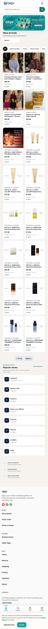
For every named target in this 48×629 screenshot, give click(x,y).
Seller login (6, 543)
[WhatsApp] (10, 504)
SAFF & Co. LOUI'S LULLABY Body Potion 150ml (33, 191)
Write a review (8, 525)
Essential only (9, 625)
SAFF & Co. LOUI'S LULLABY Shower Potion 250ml (12, 191)
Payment (5, 578)
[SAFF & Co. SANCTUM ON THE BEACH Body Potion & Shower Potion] (13, 138)
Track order (6, 519)
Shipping (5, 566)
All (5, 49)
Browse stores (7, 537)
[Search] (42, 9)
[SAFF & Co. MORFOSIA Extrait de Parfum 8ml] (35, 213)
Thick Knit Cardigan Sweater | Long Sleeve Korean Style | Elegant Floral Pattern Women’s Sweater (34, 78)
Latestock (7, 159)
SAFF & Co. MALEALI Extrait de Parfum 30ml (34, 304)
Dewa (27, 122)
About (4, 584)
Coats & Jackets (14, 49)
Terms (4, 555)
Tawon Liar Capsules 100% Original (33, 115)
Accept (21, 625)
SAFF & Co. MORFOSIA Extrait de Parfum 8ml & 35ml (12, 228)
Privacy (5, 572)
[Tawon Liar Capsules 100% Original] (35, 100)
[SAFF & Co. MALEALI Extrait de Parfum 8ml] (13, 288)
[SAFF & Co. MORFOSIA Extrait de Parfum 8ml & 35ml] (13, 213)
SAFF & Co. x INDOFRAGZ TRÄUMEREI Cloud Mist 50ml (34, 341)
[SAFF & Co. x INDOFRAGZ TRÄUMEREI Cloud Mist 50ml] (35, 326)
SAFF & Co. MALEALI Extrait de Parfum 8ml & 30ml (34, 266)
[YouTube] (3, 504)
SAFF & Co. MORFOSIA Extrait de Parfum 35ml (12, 266)
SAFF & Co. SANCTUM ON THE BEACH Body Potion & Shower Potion (12, 153)
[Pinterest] (7, 504)
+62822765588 (7, 603)
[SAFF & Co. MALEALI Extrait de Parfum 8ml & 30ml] (35, 251)
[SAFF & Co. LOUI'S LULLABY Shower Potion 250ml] (13, 175)
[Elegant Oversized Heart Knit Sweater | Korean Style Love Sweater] (13, 100)
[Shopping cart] (42, 3)
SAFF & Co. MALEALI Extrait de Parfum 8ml (12, 304)
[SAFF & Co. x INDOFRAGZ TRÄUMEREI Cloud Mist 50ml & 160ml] (13, 326)
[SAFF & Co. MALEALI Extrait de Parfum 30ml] (35, 288)
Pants (25, 49)
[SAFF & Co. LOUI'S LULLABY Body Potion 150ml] (35, 175)
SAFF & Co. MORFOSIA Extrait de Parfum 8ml (33, 228)
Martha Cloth (8, 84)
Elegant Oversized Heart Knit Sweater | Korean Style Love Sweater (12, 115)
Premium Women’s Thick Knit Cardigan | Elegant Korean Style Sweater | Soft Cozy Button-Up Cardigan (13, 78)
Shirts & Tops (34, 49)
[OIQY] (15, 3)
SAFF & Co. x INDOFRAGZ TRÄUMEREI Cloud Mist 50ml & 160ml (12, 341)
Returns (5, 560)
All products (7, 513)
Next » (29, 358)
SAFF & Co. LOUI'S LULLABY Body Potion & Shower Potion (34, 153)
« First (19, 358)
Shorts (44, 49)
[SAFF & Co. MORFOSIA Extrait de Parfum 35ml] (13, 251)
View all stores (38, 366)
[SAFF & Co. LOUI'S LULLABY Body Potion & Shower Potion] (35, 138)
